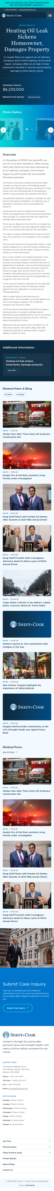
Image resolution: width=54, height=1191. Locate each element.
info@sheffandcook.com (27, 10)
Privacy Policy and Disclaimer (36, 1181)
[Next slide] (50, 130)
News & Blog (8, 1164)
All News (8, 394)
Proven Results (9, 1158)
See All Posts (9, 752)
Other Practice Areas (12, 1153)
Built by (27, 1185)
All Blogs (20, 394)
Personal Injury (34, 97)
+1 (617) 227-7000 (10, 10)
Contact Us (8, 1170)
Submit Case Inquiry (16, 1008)
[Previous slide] (3, 130)
